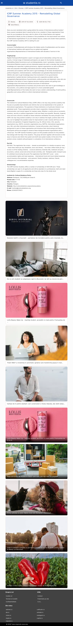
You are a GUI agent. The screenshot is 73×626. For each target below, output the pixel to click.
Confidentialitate (11, 601)
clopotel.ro (9, 621)
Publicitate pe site (43, 599)
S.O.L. (39, 601)
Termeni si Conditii (11, 599)
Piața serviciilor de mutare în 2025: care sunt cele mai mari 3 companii (32, 476)
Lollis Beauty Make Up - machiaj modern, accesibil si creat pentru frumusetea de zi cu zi (36, 439)
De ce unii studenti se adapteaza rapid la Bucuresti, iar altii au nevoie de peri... (35, 279)
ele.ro (7, 612)
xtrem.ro (8, 615)
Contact (40, 596)
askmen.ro (9, 609)
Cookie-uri (9, 596)
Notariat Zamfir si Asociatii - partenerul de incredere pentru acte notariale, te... (35, 238)
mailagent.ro (41, 615)
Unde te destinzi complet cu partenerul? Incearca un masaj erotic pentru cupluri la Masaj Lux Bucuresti (35, 548)
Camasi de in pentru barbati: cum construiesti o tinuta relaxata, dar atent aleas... (36, 404)
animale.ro (40, 612)
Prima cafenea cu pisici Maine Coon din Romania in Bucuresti (29, 513)
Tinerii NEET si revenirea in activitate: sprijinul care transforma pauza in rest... (35, 363)
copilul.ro (40, 618)
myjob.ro (8, 618)
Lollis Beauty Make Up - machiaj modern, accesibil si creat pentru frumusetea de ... (36, 321)
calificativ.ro (41, 609)
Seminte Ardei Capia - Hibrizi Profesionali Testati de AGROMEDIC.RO (31, 585)
